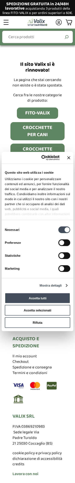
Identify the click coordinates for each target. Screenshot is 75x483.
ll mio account (24, 356)
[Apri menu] (6, 22)
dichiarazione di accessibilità (37, 458)
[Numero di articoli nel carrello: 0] (69, 22)
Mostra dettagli (51, 285)
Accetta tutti (37, 298)
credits (18, 464)
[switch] (64, 242)
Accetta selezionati (37, 310)
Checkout (20, 361)
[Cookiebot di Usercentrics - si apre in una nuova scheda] (44, 158)
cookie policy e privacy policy (37, 453)
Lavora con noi (25, 474)
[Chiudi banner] (68, 157)
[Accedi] (59, 22)
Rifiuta (37, 322)
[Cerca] (67, 37)
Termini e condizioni (29, 373)
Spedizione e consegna (32, 367)
